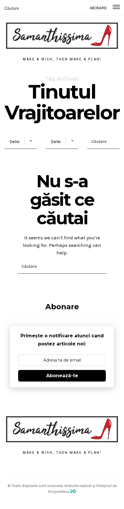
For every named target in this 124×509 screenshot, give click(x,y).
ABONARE (98, 7)
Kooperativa (59, 491)
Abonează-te (62, 375)
